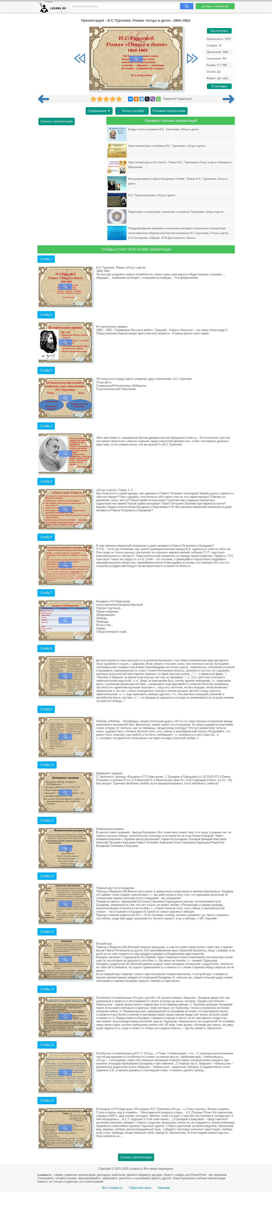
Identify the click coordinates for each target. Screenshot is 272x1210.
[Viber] (152, 99)
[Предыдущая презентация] (45, 99)
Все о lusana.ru (112, 1187)
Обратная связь (140, 1187)
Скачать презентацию (56, 121)
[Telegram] (141, 99)
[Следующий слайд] (192, 59)
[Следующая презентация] (229, 99)
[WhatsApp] (158, 99)
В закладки (219, 86)
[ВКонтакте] (130, 99)
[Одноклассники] (136, 99)
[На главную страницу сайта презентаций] (53, 8)
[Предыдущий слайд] (79, 59)
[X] (147, 99)
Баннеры (164, 1187)
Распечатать (219, 30)
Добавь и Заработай (215, 6)
